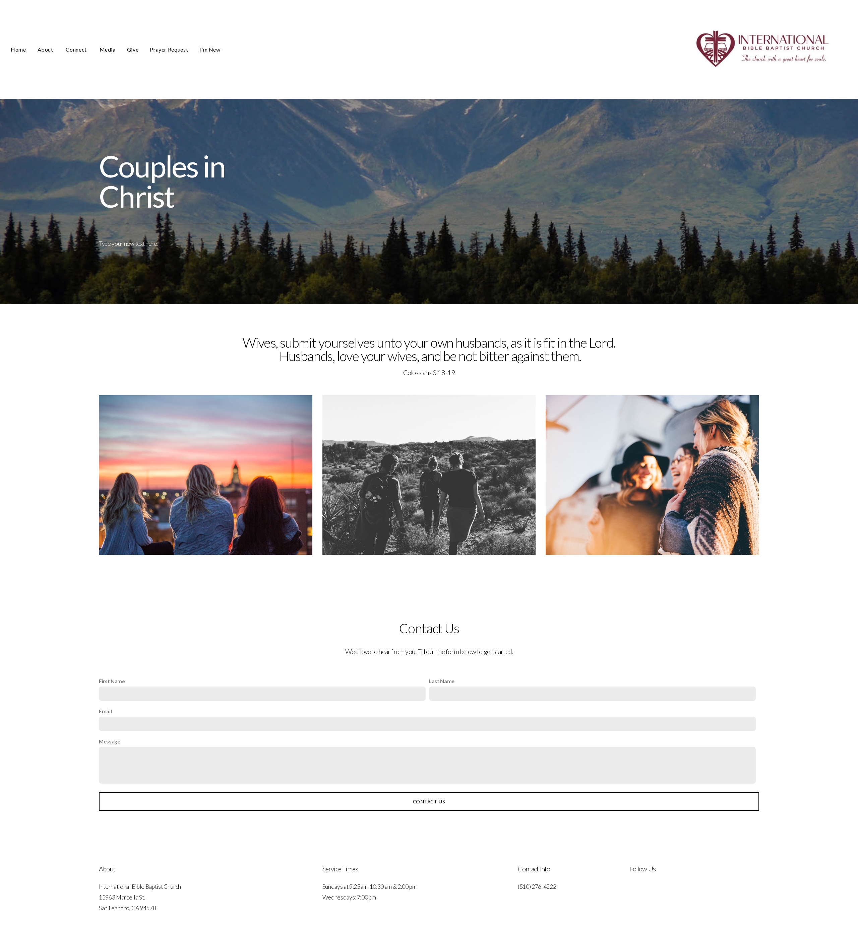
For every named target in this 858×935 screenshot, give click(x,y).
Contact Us (429, 801)
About (46, 49)
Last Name (441, 681)
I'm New (209, 49)
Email (105, 711)
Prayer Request (169, 49)
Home (18, 49)
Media (108, 49)
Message (109, 741)
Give (133, 49)
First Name (112, 681)
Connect (77, 49)
